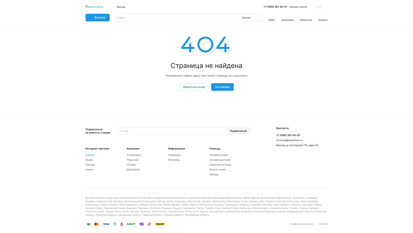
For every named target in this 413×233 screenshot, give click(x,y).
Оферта (323, 223)
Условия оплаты (219, 154)
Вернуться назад (194, 87)
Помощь (215, 148)
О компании (134, 154)
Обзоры (214, 174)
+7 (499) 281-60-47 (275, 6)
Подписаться (238, 131)
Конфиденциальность (302, 223)
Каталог (90, 154)
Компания (133, 148)
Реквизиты (174, 154)
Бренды (90, 164)
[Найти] (259, 17)
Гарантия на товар (220, 164)
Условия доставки (220, 159)
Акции (89, 159)
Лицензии (133, 159)
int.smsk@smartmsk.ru (289, 140)
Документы (133, 169)
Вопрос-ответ (218, 169)
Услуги (89, 169)
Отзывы (131, 164)
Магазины (174, 159)
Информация (176, 148)
